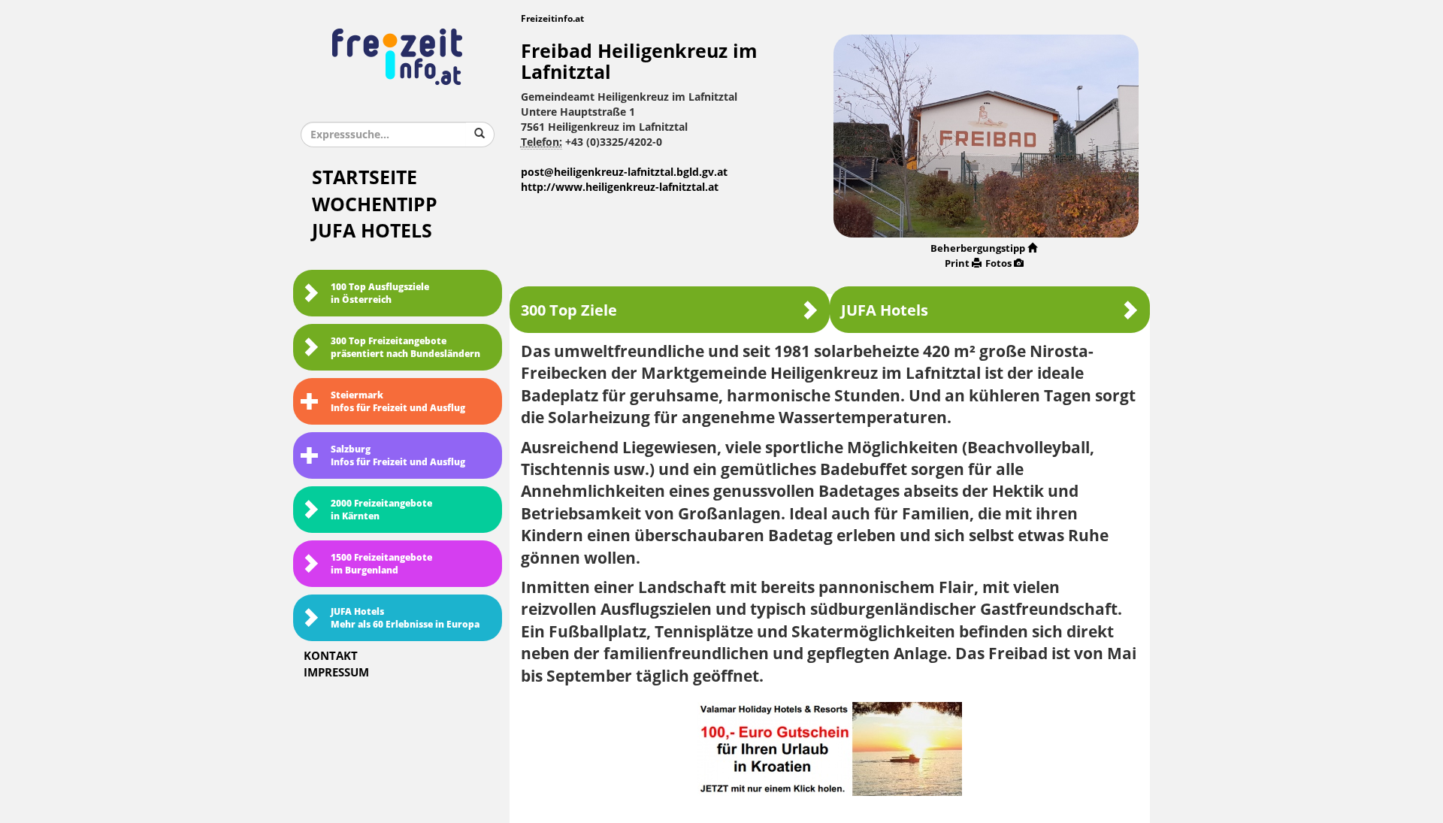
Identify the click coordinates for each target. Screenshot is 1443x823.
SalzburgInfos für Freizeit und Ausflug (398, 455)
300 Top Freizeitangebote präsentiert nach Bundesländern (405, 347)
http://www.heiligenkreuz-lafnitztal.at (619, 187)
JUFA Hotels (372, 231)
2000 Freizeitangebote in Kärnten (381, 510)
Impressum (336, 672)
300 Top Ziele (569, 310)
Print (957, 263)
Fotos (998, 263)
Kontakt (331, 656)
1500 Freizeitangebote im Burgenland (381, 564)
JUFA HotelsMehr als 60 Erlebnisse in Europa (405, 618)
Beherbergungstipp (977, 248)
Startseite (364, 178)
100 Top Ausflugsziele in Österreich (380, 293)
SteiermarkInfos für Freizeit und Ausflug (398, 401)
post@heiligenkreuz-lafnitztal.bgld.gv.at (624, 172)
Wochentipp (374, 205)
